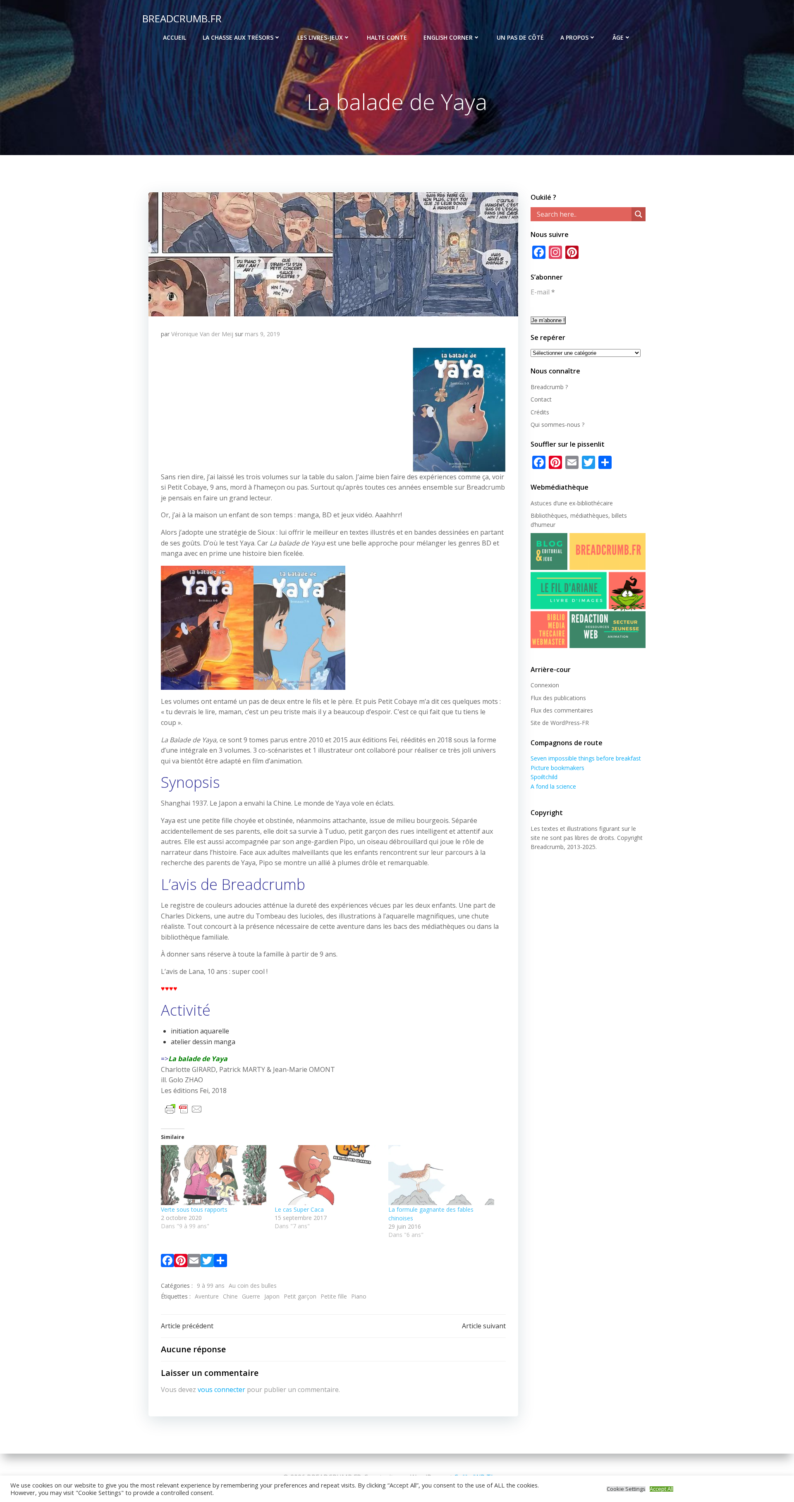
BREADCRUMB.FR (182, 18)
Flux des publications (558, 698)
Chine (230, 1296)
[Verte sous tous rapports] (213, 1175)
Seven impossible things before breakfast (586, 758)
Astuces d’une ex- (554, 503)
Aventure (207, 1296)
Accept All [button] (661, 1489)
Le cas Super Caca (299, 1209)
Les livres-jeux (320, 37)
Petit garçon (300, 1296)
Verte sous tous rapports (194, 1209)
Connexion (545, 685)
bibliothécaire (595, 503)
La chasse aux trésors (238, 37)
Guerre (251, 1296)
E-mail (543, 292)
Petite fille (333, 1296)
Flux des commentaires (562, 710)
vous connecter (221, 1389)
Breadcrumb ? (549, 387)
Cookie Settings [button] (626, 1489)
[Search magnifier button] (638, 214)
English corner (448, 37)
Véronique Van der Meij (202, 334)
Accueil (174, 37)
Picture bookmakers (557, 768)
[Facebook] (167, 1262)
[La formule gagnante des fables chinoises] (441, 1175)
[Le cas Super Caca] (327, 1175)
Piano (358, 1296)
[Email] (194, 1262)
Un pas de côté (520, 37)
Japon (272, 1296)
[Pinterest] (180, 1262)
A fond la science (553, 786)
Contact (541, 399)
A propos (574, 37)
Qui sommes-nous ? (557, 424)
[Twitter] (207, 1262)
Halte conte (387, 37)
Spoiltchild (544, 777)
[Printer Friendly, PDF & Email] (183, 1108)
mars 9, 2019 (262, 334)
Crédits (540, 412)
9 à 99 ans (211, 1285)
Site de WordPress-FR (560, 723)
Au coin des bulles (253, 1285)
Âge (618, 37)
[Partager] (220, 1262)
